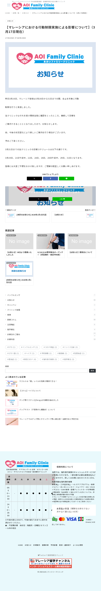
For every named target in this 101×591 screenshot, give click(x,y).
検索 (7, 366)
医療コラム (51, 319)
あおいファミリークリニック (53, 572)
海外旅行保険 (50, 359)
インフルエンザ (51, 295)
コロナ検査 (51, 347)
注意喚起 (51, 324)
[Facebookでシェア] (50, 178)
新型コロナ (30, 359)
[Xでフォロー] (39, 199)
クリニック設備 (51, 310)
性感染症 (79, 353)
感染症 (13, 359)
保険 (51, 314)
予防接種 (47, 353)
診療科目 (51, 339)
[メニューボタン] (8, 5)
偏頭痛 (63, 353)
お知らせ (10, 21)
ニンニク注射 (71, 347)
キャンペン (51, 305)
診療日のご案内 (51, 334)
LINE (61, 199)
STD (12, 347)
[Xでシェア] (34, 178)
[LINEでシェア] (66, 178)
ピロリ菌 (14, 353)
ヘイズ (30, 353)
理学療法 (51, 329)
